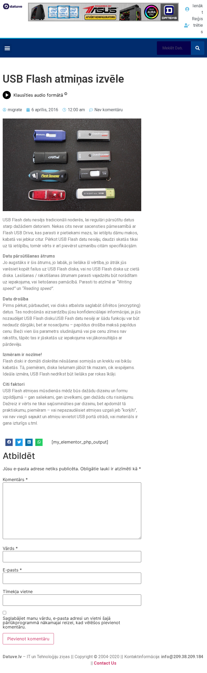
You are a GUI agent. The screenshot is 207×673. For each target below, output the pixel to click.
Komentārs (15, 479)
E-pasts (12, 570)
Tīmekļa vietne (18, 591)
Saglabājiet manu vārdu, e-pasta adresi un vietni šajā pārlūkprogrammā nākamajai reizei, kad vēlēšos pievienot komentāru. (61, 622)
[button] (7, 48)
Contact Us (105, 663)
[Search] (197, 48)
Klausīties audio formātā (38, 95)
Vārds (10, 548)
